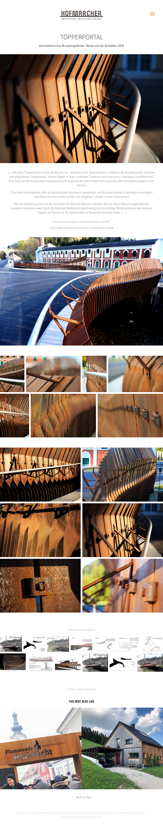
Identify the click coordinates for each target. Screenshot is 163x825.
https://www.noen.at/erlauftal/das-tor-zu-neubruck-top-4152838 (81, 227)
